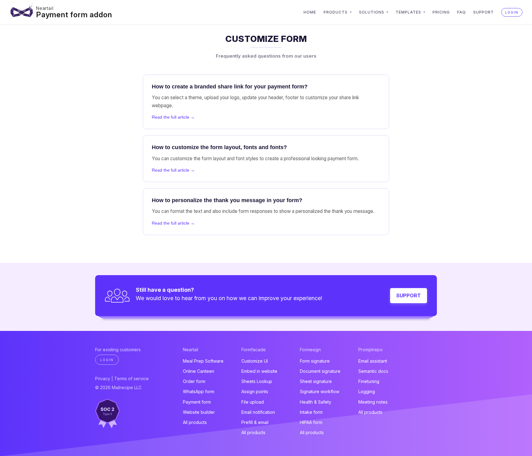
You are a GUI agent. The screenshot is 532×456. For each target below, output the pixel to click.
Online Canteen (198, 371)
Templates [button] (409, 12)
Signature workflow (319, 391)
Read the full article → (173, 117)
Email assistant (372, 361)
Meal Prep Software (203, 361)
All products (195, 422)
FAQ (461, 12)
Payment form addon (74, 14)
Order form (194, 381)
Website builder (199, 412)
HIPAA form (311, 422)
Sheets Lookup (256, 381)
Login (511, 12)
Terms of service (131, 378)
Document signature (320, 371)
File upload (252, 402)
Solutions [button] (372, 12)
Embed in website (259, 371)
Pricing (441, 12)
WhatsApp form (198, 391)
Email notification (258, 412)
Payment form (197, 402)
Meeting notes (373, 402)
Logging (366, 391)
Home (310, 12)
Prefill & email (254, 422)
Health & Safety (315, 402)
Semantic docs (373, 371)
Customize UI (254, 361)
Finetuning (368, 381)
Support (483, 12)
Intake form (311, 412)
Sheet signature (316, 381)
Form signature (315, 361)
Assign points (254, 391)
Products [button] (336, 12)
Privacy (102, 378)
